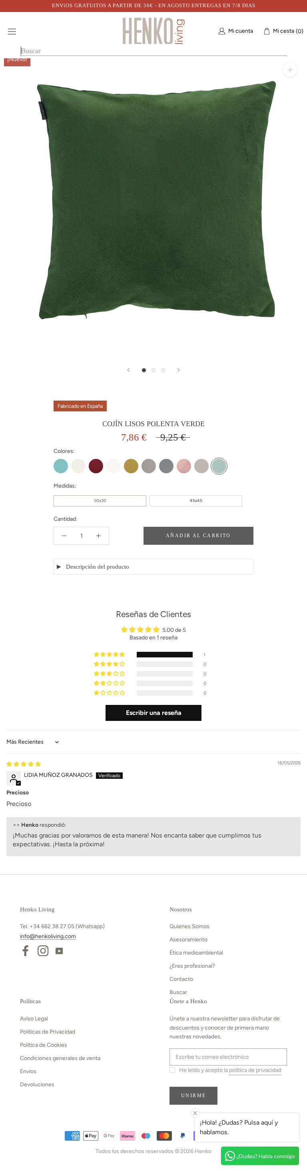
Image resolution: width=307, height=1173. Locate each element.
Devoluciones (37, 1084)
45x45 (196, 500)
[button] (110, 654)
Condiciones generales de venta (60, 1058)
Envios (28, 1071)
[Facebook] (25, 950)
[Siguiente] (178, 370)
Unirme (193, 1095)
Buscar (178, 992)
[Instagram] (43, 950)
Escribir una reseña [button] (153, 713)
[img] (23, 764)
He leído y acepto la (230, 1070)
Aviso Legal (34, 1018)
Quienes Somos (189, 926)
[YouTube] (59, 950)
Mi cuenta (240, 31)
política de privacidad (255, 1070)
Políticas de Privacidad (47, 1031)
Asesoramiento (188, 939)
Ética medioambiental (196, 952)
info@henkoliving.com (48, 936)
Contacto (181, 979)
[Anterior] (128, 370)
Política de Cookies (43, 1045)
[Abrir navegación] (12, 31)
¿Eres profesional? (192, 966)
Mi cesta (286, 31)
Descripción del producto (97, 567)
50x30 (100, 500)
